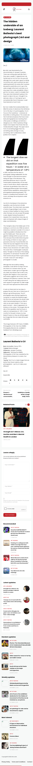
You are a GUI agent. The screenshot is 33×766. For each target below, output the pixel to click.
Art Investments (14, 721)
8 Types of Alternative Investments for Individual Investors (18, 725)
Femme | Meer (14, 736)
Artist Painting (15, 527)
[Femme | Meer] (5, 736)
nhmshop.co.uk (17, 330)
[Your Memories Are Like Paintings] (6, 571)
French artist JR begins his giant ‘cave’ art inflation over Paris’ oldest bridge (12, 612)
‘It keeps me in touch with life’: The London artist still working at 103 (12, 601)
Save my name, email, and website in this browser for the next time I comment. (16, 501)
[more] (9, 383)
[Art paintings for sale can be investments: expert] (5, 709)
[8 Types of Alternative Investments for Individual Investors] (5, 723)
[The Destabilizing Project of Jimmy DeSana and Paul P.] (5, 745)
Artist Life (6, 597)
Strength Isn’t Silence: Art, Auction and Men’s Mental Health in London (13, 434)
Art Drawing (14, 540)
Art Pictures (7, 17)
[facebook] (10, 380)
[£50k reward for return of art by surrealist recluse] (5, 656)
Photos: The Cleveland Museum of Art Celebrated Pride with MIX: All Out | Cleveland (20, 645)
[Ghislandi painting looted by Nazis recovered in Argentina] (5, 683)
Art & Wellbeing (7, 428)
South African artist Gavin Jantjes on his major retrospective (18, 668)
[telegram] (22, 380)
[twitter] (14, 380)
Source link (6, 375)
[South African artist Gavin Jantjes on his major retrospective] (5, 666)
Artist (11, 653)
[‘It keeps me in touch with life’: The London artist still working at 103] (4, 4)
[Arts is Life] (16, 9)
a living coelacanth (16, 174)
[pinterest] (18, 380)
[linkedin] (26, 380)
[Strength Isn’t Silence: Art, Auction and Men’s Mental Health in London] (16, 417)
